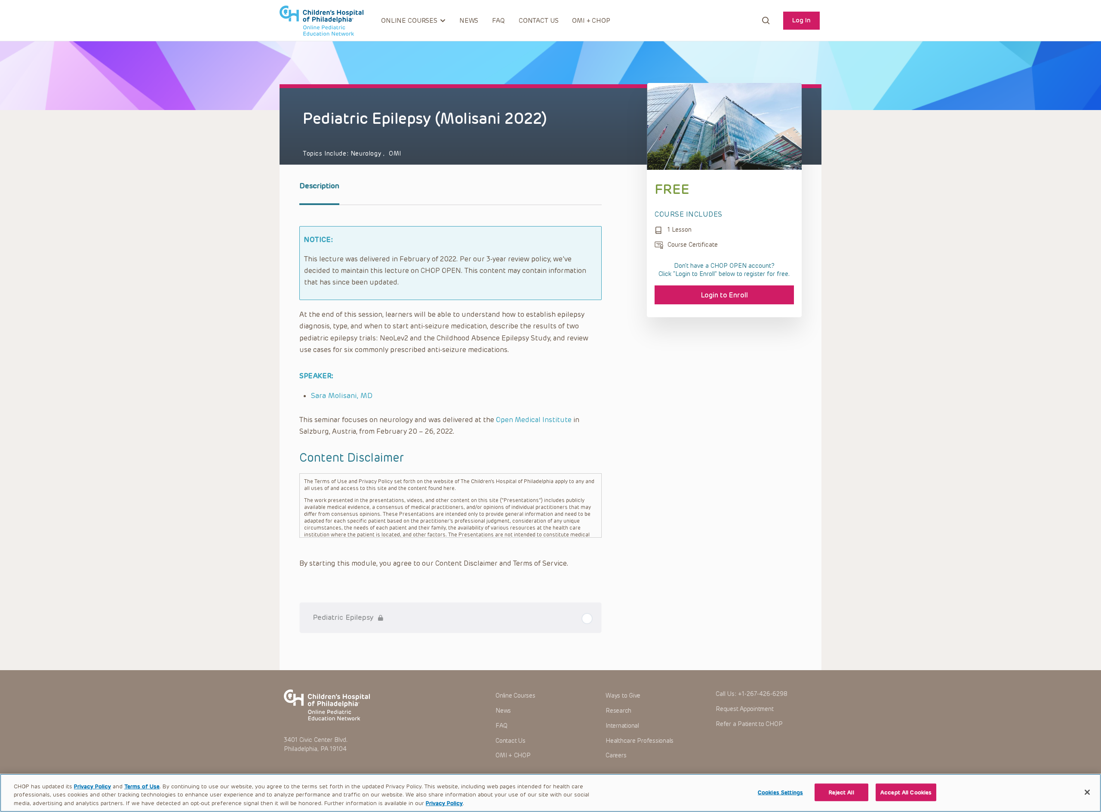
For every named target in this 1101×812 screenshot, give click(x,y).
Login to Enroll (724, 295)
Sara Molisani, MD (341, 395)
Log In (801, 20)
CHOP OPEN (321, 21)
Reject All (841, 792)
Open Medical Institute (534, 420)
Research (618, 710)
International (622, 725)
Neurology (367, 153)
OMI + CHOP (591, 21)
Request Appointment (744, 709)
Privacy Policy (92, 786)
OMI (395, 153)
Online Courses (515, 695)
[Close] (1087, 792)
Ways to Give (623, 695)
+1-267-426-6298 (762, 694)
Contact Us (539, 21)
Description (319, 185)
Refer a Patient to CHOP (749, 724)
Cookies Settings (780, 792)
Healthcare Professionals (640, 741)
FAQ (498, 21)
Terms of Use (142, 786)
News (468, 21)
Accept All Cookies (906, 792)
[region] (550, 793)
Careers (616, 755)
